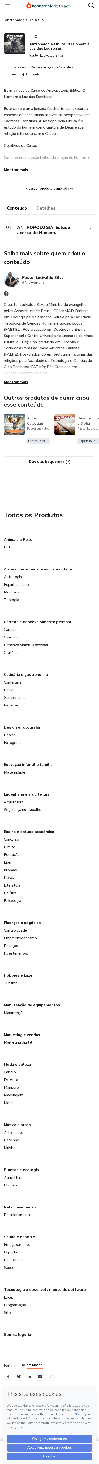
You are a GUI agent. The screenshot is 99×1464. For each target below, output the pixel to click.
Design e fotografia (22, 727)
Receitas (11, 705)
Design (10, 735)
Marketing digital (18, 1042)
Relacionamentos (20, 1207)
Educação (12, 854)
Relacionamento (17, 1215)
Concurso (11, 839)
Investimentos (16, 953)
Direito (9, 847)
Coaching (11, 637)
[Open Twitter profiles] (19, 1376)
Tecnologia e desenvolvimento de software (45, 1289)
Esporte (11, 1252)
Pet (7, 547)
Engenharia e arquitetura (27, 794)
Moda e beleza (17, 1064)
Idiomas (10, 870)
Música (9, 1148)
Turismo (11, 983)
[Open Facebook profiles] (8, 1376)
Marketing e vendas (22, 1034)
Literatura (12, 885)
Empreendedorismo (20, 938)
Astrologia (13, 577)
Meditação (13, 592)
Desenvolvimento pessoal (26, 645)
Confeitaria (13, 682)
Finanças (11, 945)
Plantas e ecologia (21, 1170)
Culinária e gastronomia (26, 674)
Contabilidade (15, 930)
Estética (11, 1079)
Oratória (11, 652)
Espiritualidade (16, 584)
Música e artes (17, 1125)
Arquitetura (13, 802)
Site (7, 1312)
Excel (8, 1297)
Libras (9, 877)
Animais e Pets (18, 539)
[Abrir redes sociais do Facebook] (6, 294)
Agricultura (13, 1177)
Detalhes (45, 208)
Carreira (10, 629)
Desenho (11, 1140)
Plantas (10, 1185)
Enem (8, 862)
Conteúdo (17, 208)
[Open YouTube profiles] (40, 1376)
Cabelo (10, 1072)
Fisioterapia (13, 1260)
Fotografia (12, 742)
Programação (15, 1305)
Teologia (11, 600)
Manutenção (14, 1012)
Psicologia (12, 900)
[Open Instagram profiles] (50, 1376)
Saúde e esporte (19, 1237)
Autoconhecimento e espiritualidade (38, 569)
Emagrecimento (17, 1244)
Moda (8, 1102)
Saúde (9, 1267)
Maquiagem (13, 1095)
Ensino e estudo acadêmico (29, 831)
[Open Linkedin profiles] (29, 1376)
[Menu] (8, 6)
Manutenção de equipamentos (32, 1005)
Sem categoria (17, 1334)
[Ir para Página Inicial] (48, 6)
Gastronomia (14, 697)
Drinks (9, 690)
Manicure (11, 1087)
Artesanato (13, 1132)
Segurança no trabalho (22, 809)
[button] (44, 228)
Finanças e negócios (22, 922)
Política (10, 893)
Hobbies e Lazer (19, 975)
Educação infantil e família (28, 764)
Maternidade (14, 772)
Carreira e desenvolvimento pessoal (37, 622)
